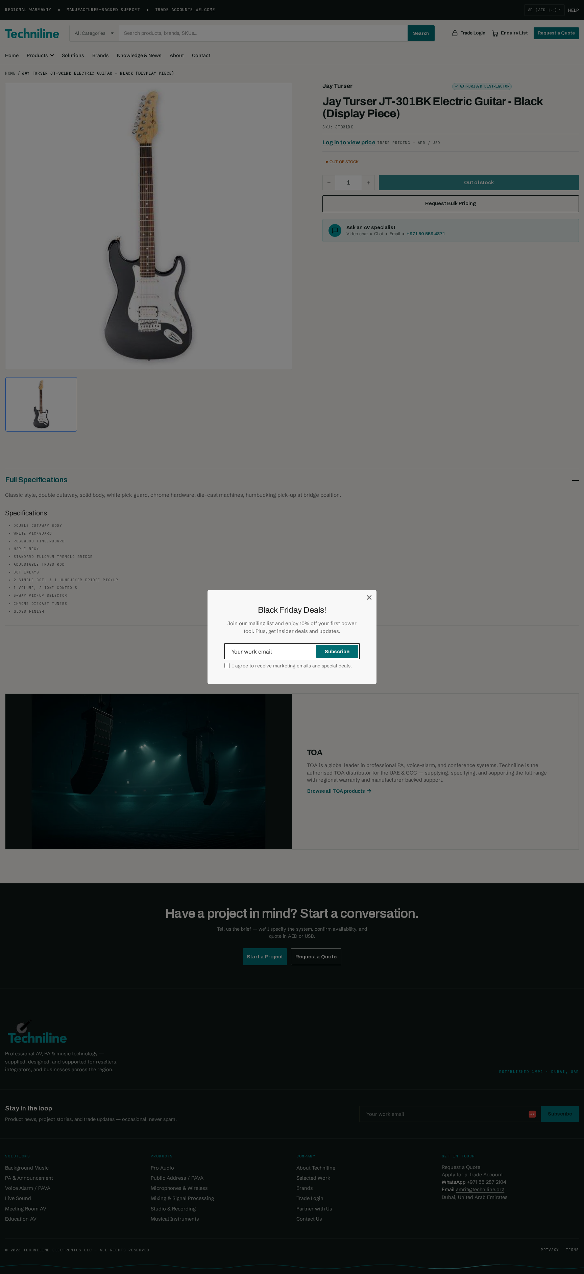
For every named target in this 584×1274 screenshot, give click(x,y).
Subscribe (337, 651)
